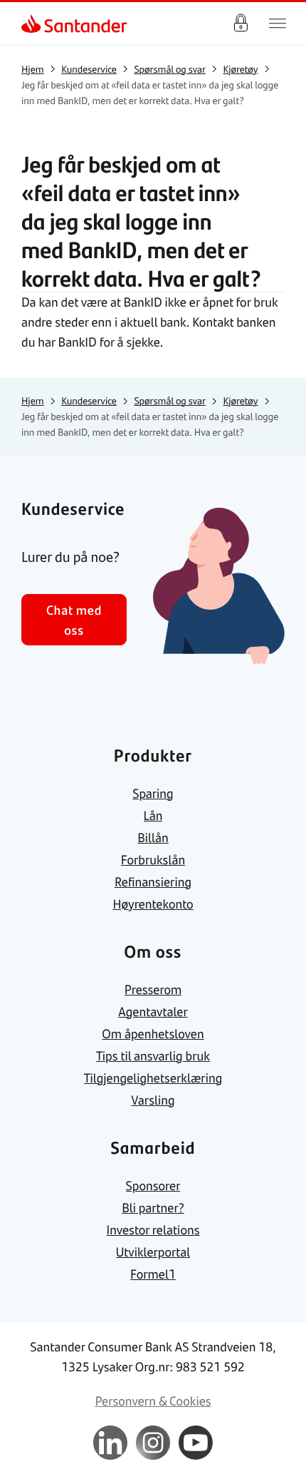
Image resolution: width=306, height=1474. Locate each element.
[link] (33, 23)
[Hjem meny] (277, 23)
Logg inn (240, 23)
